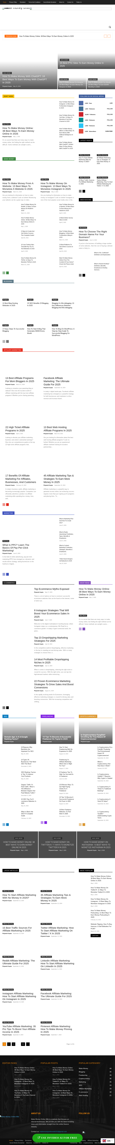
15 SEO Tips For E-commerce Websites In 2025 (28, 801)
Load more (95, 935)
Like (111, 103)
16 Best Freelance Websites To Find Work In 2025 (65, 812)
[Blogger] (81, 1120)
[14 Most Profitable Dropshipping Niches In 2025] (16, 666)
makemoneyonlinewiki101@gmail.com (53, 1131)
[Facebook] (92, 2)
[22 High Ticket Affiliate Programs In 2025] (19, 414)
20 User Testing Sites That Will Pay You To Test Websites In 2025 (27, 246)
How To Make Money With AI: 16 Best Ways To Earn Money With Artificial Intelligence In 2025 (66, 133)
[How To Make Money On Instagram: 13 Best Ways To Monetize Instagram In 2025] (49, 106)
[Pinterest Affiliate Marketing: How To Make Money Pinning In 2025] (57, 1015)
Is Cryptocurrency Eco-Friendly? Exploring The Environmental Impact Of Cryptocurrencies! (105, 751)
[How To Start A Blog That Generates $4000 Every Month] (38, 319)
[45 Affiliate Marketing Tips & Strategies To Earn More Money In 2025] (57, 462)
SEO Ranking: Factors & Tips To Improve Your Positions (28, 774)
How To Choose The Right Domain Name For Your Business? (93, 234)
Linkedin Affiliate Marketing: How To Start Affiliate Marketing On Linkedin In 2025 (57, 963)
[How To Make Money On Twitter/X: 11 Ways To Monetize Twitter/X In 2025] (58, 844)
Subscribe (109, 131)
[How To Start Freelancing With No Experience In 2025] (49, 751)
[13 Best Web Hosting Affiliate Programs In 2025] (57, 414)
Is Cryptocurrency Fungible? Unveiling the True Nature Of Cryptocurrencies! (93, 737)
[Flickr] (92, 1120)
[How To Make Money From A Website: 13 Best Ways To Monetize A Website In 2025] (19, 172)
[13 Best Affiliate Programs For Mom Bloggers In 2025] (19, 365)
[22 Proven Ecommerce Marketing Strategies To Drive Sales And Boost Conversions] (16, 688)
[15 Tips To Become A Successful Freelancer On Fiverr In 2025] (49, 801)
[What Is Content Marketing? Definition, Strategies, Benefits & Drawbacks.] (49, 549)
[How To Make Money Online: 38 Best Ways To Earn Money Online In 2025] (19, 113)
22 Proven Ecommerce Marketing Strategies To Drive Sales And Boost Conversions (54, 684)
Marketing (6, 541)
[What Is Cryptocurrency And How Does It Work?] (87, 766)
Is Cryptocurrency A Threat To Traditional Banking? (104, 789)
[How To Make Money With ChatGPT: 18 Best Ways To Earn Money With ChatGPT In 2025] (28, 66)
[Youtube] (110, 2)
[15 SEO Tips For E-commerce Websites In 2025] (10, 803)
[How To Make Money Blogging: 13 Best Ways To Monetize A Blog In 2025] (49, 235)
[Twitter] (101, 2)
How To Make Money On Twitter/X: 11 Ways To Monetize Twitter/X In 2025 (100, 890)
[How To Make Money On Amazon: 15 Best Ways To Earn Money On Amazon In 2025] (72, 79)
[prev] (105, 36)
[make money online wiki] (15, 13)
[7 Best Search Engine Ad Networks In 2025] (49, 563)
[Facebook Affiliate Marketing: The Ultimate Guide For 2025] (57, 365)
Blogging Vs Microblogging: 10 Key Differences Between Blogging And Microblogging (63, 305)
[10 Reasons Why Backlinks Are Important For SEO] (10, 751)
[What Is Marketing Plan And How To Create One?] (49, 523)
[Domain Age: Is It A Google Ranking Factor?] (19, 732)
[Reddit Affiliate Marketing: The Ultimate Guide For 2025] (19, 949)
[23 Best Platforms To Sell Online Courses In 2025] (49, 249)
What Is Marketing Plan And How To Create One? (66, 521)
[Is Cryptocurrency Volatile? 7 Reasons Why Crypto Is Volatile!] (87, 778)
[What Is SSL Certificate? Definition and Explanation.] (85, 256)
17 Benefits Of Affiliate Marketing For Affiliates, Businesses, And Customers (20, 478)
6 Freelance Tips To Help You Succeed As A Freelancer (66, 774)
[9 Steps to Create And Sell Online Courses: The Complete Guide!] (10, 235)
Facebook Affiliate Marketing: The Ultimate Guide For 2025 (56, 381)
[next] (109, 36)
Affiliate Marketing (84, 155)
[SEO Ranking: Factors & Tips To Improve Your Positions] (10, 776)
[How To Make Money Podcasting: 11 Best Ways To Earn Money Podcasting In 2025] (84, 913)
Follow (110, 108)
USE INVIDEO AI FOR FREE (58, 1137)
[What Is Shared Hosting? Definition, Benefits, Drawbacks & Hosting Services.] (85, 267)
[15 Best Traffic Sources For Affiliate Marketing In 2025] (87, 172)
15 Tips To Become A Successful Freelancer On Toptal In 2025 (57, 738)
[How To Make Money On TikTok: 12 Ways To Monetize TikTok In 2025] (10, 262)
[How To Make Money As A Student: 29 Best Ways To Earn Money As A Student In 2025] (49, 208)
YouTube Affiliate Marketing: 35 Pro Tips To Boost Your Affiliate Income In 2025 (19, 1029)
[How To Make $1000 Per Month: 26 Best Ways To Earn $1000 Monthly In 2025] (101, 79)
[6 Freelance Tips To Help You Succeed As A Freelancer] (49, 776)
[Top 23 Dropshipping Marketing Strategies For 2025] (16, 644)
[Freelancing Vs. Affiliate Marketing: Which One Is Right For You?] (49, 764)
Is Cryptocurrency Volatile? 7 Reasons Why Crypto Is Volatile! (104, 776)
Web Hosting (83, 227)
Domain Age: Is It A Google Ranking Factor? (16, 738)
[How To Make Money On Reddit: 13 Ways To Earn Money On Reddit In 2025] (10, 208)
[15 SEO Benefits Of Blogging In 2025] (38, 293)
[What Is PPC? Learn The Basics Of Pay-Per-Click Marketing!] (19, 530)
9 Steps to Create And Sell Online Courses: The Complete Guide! (27, 233)
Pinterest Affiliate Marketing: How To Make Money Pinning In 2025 (56, 1029)
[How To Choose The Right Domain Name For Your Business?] (96, 216)
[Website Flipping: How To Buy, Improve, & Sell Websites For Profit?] (84, 926)
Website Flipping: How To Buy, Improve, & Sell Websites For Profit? (101, 926)
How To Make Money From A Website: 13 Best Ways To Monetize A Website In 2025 (17, 186)
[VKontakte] (103, 1120)
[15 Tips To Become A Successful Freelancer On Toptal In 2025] (57, 732)
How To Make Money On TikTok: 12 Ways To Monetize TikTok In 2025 (28, 260)
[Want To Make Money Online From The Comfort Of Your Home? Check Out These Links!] (49, 262)
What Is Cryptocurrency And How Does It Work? (103, 764)
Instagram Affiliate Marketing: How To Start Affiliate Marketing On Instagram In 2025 (19, 996)
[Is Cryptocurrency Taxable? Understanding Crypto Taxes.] (87, 816)
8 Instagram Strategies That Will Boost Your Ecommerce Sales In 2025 (51, 613)
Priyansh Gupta (7, 136)
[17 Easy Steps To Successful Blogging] (13, 319)
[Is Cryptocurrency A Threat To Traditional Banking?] (87, 791)
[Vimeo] (106, 2)
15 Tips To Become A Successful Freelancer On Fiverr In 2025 (66, 799)
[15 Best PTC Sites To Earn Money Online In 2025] (86, 56)
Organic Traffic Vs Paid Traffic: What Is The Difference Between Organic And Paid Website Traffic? (28, 789)
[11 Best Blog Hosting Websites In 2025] (13, 293)
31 (23, 1044)
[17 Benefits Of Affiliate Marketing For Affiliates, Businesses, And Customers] (19, 462)
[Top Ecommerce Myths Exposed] (16, 596)
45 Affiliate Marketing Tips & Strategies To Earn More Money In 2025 (59, 478)
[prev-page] (3, 272)
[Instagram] (97, 2)
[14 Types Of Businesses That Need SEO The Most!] (10, 764)
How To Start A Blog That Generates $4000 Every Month (36, 331)
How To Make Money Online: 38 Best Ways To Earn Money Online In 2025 (46, 36)
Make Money (7, 73)
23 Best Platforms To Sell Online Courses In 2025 (66, 246)
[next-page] (7, 272)
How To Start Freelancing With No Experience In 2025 (65, 749)
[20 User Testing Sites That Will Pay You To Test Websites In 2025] (10, 249)
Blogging (5, 299)
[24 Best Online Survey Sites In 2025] (49, 222)
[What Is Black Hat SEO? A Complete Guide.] (10, 816)
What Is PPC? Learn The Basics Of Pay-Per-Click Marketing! (15, 548)
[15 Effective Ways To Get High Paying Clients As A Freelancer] (49, 789)
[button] (110, 27)
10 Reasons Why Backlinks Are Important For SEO (27, 749)
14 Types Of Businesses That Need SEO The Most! (28, 762)
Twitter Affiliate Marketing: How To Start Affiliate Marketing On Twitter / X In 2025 (105, 183)
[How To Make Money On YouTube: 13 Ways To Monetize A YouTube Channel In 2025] (49, 119)
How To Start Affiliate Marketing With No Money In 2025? (86, 159)
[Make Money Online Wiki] (14, 1120)
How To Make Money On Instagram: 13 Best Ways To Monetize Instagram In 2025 (56, 186)
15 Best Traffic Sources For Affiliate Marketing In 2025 (86, 182)
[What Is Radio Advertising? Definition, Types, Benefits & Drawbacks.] (49, 536)
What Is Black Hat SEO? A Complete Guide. (27, 814)
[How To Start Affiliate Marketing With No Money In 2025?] (87, 150)
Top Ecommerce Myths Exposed (51, 589)
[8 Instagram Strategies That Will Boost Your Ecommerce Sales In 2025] (16, 617)
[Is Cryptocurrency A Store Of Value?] (87, 803)
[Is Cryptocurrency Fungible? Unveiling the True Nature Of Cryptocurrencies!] (96, 732)
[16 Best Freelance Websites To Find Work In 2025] (49, 814)
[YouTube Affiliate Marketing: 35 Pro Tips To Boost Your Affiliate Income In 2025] (19, 1015)
